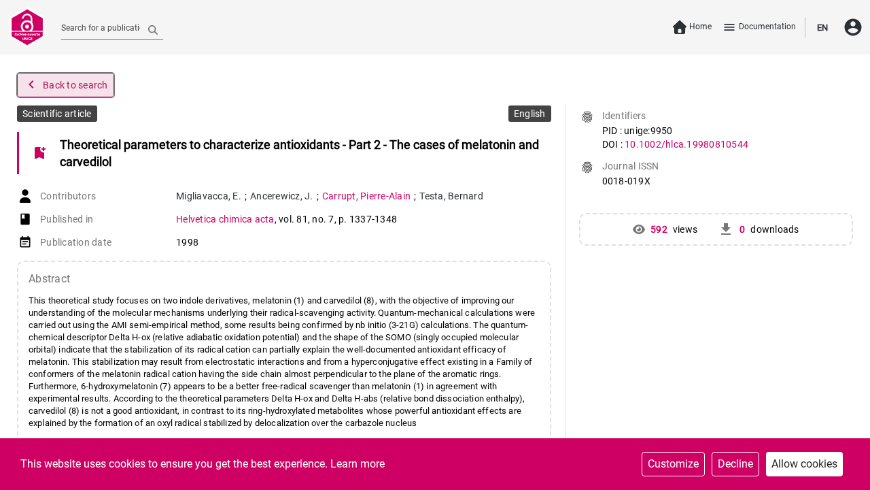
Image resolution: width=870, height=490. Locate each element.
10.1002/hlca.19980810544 (686, 144)
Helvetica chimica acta (225, 219)
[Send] (153, 29)
